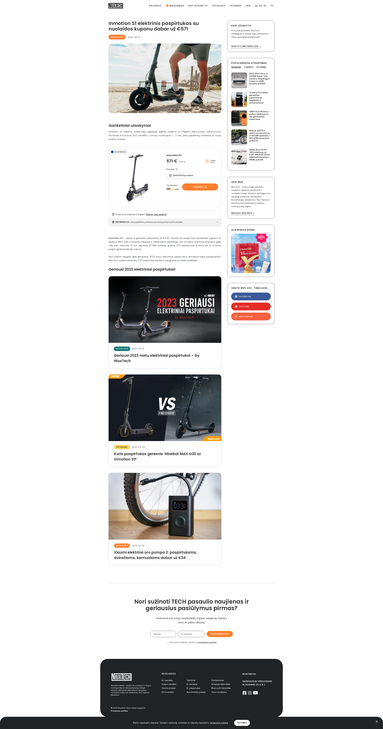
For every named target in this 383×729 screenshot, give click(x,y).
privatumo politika (207, 642)
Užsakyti (198, 187)
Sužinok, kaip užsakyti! (156, 214)
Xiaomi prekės (168, 688)
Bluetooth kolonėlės (221, 688)
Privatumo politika (119, 711)
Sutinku (242, 722)
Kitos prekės (168, 692)
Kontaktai (249, 674)
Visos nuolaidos (219, 692)
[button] (211, 161)
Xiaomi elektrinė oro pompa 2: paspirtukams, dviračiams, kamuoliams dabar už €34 (165, 519)
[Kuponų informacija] (176, 169)
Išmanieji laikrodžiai (220, 684)
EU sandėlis (167, 680)
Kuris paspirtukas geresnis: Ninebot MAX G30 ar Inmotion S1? (165, 421)
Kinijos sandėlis (169, 684)
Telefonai (191, 680)
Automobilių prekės (196, 692)
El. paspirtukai (193, 688)
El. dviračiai (192, 684)
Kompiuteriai (217, 680)
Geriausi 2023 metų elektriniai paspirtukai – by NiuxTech (165, 322)
